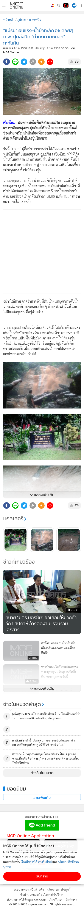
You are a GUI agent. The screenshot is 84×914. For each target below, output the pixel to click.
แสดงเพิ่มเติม (43, 495)
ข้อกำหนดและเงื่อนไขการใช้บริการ (42, 894)
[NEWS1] (65, 5)
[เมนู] (3, 5)
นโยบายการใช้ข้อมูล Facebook (26, 900)
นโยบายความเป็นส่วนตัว (29, 889)
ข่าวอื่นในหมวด (42, 773)
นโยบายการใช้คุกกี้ (58, 889)
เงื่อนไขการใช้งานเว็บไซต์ (36, 862)
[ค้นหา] (58, 5)
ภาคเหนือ (35, 19)
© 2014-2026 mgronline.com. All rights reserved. (42, 904)
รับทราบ (42, 876)
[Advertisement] (42, 251)
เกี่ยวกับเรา (55, 900)
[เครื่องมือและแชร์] (82, 5)
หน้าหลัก (8, 19)
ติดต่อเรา (71, 900)
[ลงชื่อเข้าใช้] (74, 5)
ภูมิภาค (21, 19)
